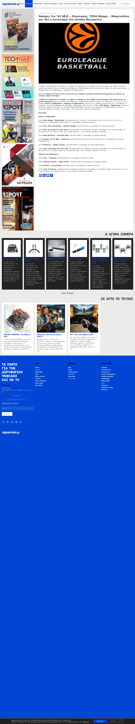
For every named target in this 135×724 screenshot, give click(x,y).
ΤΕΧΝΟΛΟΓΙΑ (104, 385)
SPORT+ (70, 370)
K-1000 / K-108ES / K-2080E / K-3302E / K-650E (100, 261)
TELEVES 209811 (76, 259)
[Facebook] (3, 421)
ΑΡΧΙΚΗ (21, 4)
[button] (132, 360)
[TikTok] (7, 421)
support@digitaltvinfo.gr (16, 400)
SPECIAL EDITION (70, 4)
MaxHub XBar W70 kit (56, 259)
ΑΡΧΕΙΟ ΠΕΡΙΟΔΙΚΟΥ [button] (50, 4)
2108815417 (16, 396)
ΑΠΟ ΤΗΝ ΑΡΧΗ (105, 372)
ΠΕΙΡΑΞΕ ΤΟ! (104, 390)
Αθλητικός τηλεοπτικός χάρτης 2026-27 (49, 335)
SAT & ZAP (71, 374)
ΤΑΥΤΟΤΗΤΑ (86, 4)
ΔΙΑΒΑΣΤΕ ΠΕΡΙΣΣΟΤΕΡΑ (67, 293)
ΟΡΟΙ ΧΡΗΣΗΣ (38, 385)
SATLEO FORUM (111, 4)
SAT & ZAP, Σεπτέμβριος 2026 (81, 334)
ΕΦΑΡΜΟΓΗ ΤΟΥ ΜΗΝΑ (107, 388)
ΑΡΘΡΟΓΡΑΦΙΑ (38, 372)
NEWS (69, 368)
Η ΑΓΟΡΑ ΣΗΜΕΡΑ (72, 372)
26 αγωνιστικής (119, 101)
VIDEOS (79, 4)
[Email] (20, 421)
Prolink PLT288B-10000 (32, 260)
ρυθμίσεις (86, 722)
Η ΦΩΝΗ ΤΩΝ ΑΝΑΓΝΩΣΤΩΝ (108, 374)
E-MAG (61, 4)
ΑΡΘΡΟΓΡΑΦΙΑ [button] (37, 4)
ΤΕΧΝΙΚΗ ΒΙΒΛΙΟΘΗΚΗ (107, 376)
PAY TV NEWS (71, 379)
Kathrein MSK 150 (11, 259)
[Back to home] (11, 3)
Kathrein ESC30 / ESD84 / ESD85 (121, 260)
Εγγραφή (7, 414)
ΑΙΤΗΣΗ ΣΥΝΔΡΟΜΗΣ (98, 4)
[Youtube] (16, 421)
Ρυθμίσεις (113, 721)
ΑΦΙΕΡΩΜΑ (104, 368)
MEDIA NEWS (71, 376)
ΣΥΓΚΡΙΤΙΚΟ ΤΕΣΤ (106, 370)
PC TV (103, 383)
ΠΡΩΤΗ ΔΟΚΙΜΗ (105, 381)
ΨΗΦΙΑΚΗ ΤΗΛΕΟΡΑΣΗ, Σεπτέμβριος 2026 (17, 335)
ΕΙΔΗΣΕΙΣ (37, 370)
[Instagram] (11, 421)
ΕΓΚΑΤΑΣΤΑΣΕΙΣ (105, 379)
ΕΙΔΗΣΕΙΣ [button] (29, 4)
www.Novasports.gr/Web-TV (112, 120)
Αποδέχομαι (100, 721)
